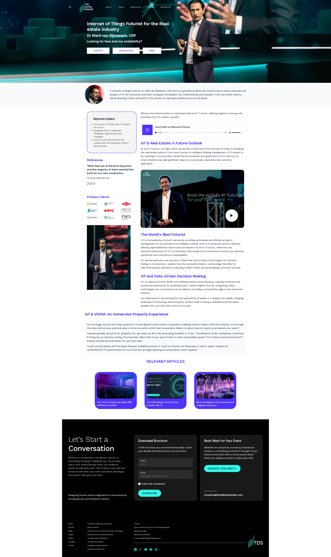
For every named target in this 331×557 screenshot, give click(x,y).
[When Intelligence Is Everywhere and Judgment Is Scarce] (215, 386)
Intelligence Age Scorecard (97, 545)
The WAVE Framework (95, 542)
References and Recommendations (101, 535)
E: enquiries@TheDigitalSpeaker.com (147, 538)
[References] (91, 186)
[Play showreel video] (192, 199)
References (135, 7)
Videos (70, 538)
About (109, 7)
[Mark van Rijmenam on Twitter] (140, 549)
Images (71, 535)
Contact (181, 7)
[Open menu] (69, 7)
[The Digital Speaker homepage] (86, 7)
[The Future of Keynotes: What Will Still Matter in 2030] (116, 386)
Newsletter (166, 7)
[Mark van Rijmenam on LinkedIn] (135, 549)
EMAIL (152, 50)
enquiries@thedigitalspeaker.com (223, 494)
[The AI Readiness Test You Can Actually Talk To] (166, 386)
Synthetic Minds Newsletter (98, 538)
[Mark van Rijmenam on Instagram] (156, 549)
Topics (121, 7)
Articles (150, 7)
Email (143, 472)
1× (225, 133)
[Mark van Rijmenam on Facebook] (151, 549)
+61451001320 (126, 50)
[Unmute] (230, 133)
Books (70, 531)
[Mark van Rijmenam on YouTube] (145, 549)
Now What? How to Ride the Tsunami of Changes (105, 531)
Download (149, 493)
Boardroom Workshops (96, 549)
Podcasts (71, 542)
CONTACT (98, 50)
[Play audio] (156, 132)
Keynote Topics (93, 527)
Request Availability (222, 468)
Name (143, 460)
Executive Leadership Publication (100, 524)
